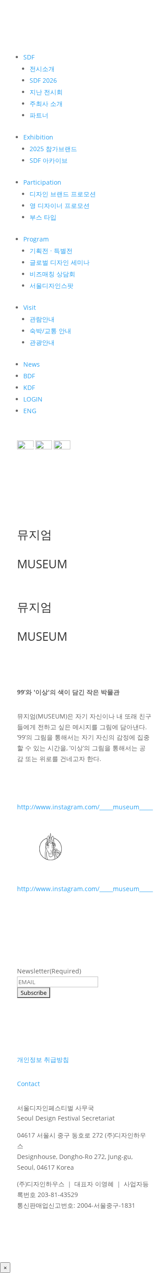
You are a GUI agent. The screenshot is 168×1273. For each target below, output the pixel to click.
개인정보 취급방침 (43, 1059)
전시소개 (42, 68)
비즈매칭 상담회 (52, 274)
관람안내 (42, 319)
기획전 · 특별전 (51, 250)
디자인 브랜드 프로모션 (63, 194)
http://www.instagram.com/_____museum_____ (85, 807)
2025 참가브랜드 (53, 148)
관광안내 (42, 342)
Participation (42, 182)
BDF (29, 376)
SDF (28, 57)
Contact (28, 1083)
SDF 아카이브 (49, 160)
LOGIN (33, 399)
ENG (29, 410)
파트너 (39, 115)
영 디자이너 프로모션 (60, 205)
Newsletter (49, 971)
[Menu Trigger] (30, 451)
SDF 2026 (43, 80)
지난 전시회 (46, 92)
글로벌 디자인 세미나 (60, 262)
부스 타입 (43, 217)
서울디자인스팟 (51, 285)
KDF (29, 387)
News (31, 364)
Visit (29, 307)
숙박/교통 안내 (50, 330)
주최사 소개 (46, 103)
